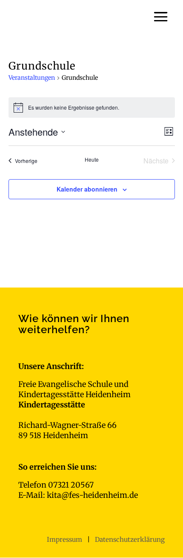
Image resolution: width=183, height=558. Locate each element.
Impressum (65, 539)
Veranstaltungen (32, 77)
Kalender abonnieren (87, 189)
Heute (92, 159)
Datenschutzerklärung (130, 539)
